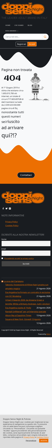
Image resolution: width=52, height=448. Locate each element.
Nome (3, 239)
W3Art (48, 334)
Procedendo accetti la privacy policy (19, 258)
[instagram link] (10, 208)
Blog (30, 25)
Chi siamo (19, 25)
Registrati (21, 44)
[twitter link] (6, 208)
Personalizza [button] (31, 440)
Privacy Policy (11, 221)
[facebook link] (3, 208)
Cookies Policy (11, 225)
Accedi (32, 44)
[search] (45, 36)
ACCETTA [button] (44, 440)
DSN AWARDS (10, 31)
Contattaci (26, 175)
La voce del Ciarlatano (14, 281)
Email (3, 249)
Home (7, 25)
